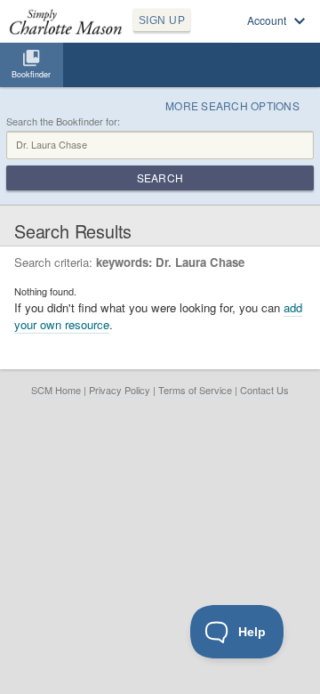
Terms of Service (195, 390)
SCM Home (56, 390)
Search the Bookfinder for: (63, 121)
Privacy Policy (119, 390)
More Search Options (232, 105)
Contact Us (264, 390)
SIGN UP (162, 20)
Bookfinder (31, 74)
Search (160, 177)
